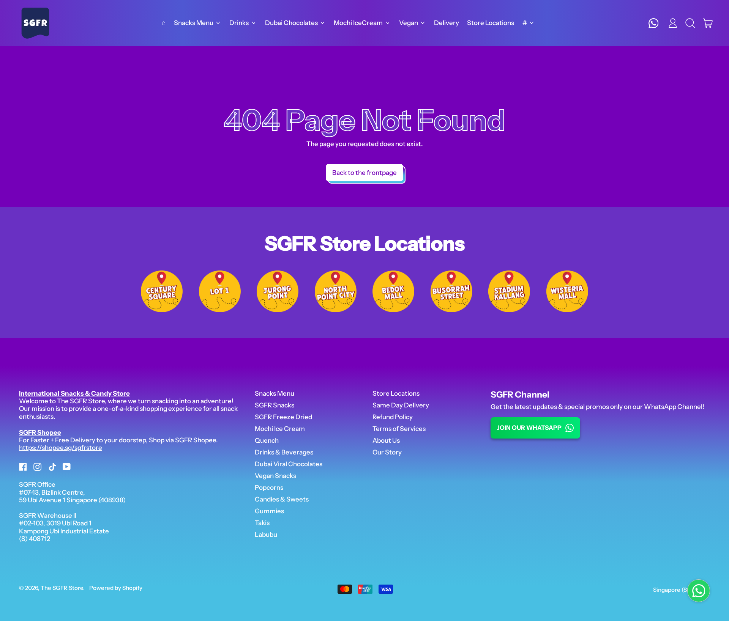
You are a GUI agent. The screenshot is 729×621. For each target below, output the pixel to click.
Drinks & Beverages (284, 452)
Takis (262, 523)
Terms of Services (399, 428)
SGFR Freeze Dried (283, 417)
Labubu (266, 534)
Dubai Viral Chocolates (288, 464)
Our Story (387, 452)
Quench (267, 440)
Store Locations (490, 23)
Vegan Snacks (275, 476)
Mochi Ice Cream (280, 428)
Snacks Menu (274, 393)
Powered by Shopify (115, 587)
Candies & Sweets (282, 499)
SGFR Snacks (274, 405)
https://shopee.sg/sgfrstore (60, 447)
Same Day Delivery (400, 405)
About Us (386, 440)
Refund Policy (392, 417)
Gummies (269, 511)
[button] (690, 23)
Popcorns (269, 487)
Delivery (446, 23)
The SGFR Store (62, 587)
